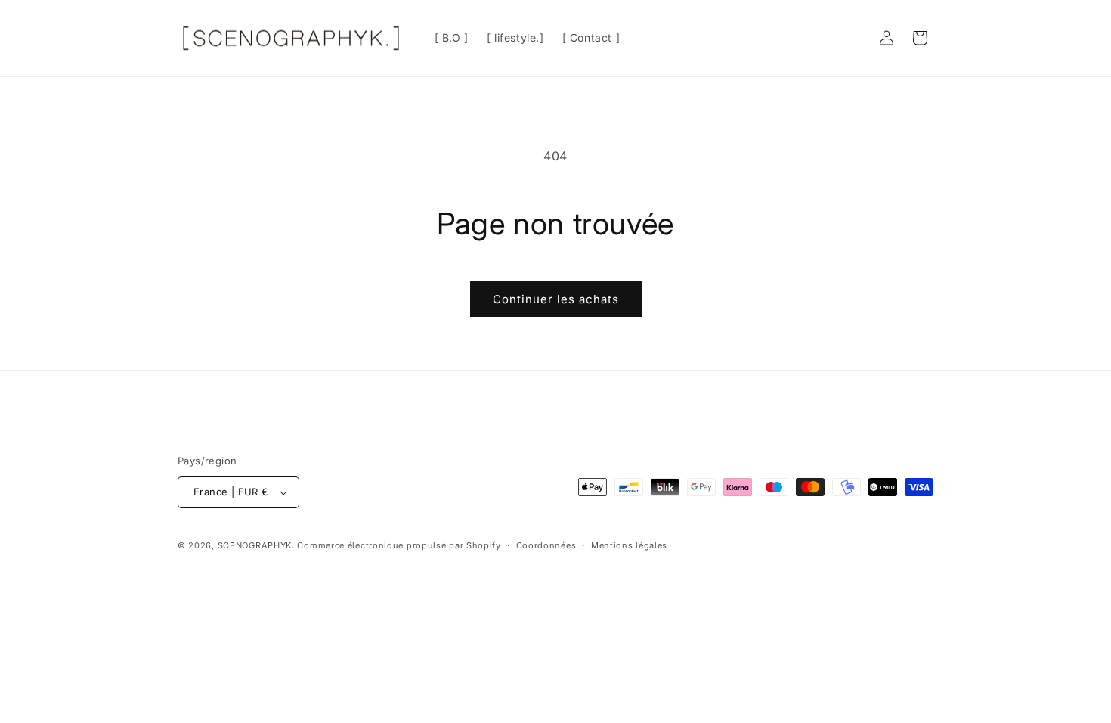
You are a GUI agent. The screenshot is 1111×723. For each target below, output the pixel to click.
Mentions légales (629, 545)
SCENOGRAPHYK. (256, 545)
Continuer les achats (556, 299)
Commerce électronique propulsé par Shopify (398, 545)
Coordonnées (546, 545)
